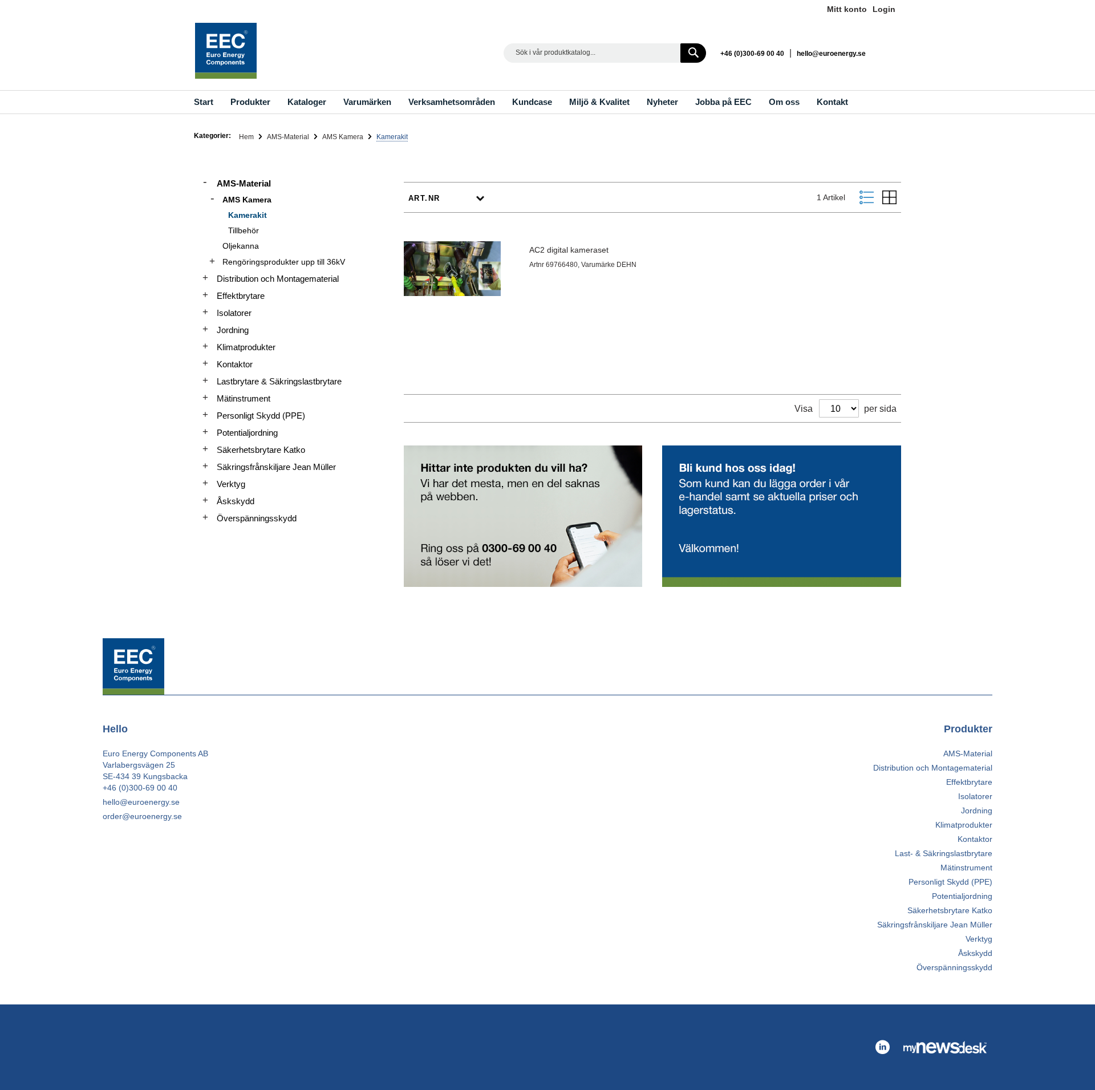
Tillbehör (243, 230)
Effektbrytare (241, 296)
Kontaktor (235, 364)
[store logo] (226, 51)
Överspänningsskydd (257, 518)
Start (203, 102)
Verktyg (231, 484)
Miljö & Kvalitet (599, 102)
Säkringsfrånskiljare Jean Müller (276, 467)
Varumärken (367, 102)
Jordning (233, 330)
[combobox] (605, 53)
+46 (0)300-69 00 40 (752, 54)
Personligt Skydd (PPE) (261, 415)
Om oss (784, 102)
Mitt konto (847, 9)
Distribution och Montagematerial (278, 278)
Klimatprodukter (246, 347)
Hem (247, 137)
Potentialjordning (247, 432)
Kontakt (832, 102)
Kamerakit (247, 215)
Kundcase (532, 102)
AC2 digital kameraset (569, 249)
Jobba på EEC (723, 102)
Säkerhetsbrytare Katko (261, 450)
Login (884, 9)
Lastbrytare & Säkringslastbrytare (279, 381)
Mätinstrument (243, 398)
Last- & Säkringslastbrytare (943, 853)
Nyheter (662, 102)
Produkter (250, 102)
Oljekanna (240, 245)
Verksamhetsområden (451, 102)
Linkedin (890, 53)
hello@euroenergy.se (831, 54)
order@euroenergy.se (142, 816)
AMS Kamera (343, 137)
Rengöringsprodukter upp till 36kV (283, 261)
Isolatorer (234, 313)
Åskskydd (235, 501)
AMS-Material (289, 137)
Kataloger (306, 102)
